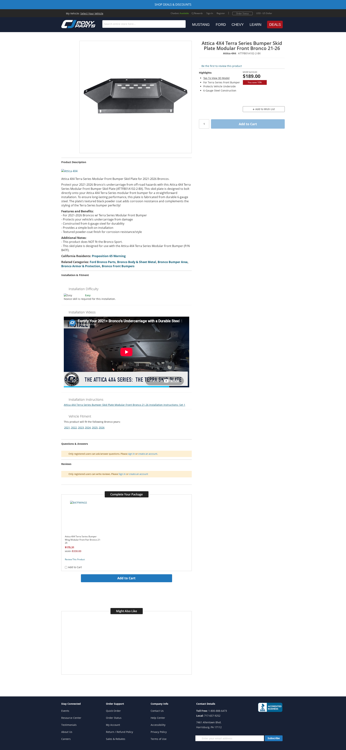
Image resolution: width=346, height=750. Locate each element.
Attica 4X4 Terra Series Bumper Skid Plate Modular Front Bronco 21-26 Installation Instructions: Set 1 (124, 404)
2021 (67, 427)
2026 (102, 427)
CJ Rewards (197, 13)
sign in (131, 453)
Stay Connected (71, 703)
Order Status (242, 13)
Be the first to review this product (221, 66)
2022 (74, 427)
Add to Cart (126, 578)
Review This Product (75, 559)
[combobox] (144, 24)
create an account (147, 453)
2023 (81, 427)
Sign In (209, 13)
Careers (66, 739)
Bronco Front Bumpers (118, 266)
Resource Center (71, 718)
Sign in (122, 474)
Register (221, 13)
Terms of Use (159, 739)
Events (65, 710)
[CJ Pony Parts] (70, 23)
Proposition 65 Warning (109, 256)
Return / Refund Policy (119, 732)
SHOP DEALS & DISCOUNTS (173, 4)
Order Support (115, 703)
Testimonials (69, 725)
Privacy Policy (159, 732)
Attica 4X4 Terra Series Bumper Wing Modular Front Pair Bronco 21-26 (83, 539)
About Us (66, 732)
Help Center (158, 718)
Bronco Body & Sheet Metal (136, 262)
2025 (95, 427)
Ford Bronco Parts (103, 262)
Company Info (159, 703)
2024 (88, 427)
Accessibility (158, 725)
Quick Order (113, 710)
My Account (113, 725)
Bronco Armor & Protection (80, 266)
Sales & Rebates (115, 739)
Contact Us (157, 710)
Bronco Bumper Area (173, 262)
